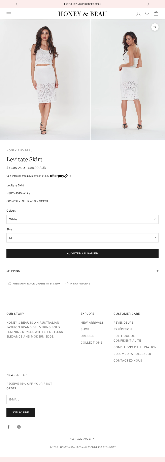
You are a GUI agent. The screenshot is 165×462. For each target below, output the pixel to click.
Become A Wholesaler (132, 353)
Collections (91, 342)
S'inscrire (20, 412)
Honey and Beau (19, 150)
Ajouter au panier (82, 253)
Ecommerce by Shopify (102, 447)
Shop (85, 329)
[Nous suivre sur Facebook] (8, 427)
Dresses (87, 336)
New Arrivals (92, 322)
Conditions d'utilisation (135, 347)
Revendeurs (123, 322)
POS (79, 447)
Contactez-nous (127, 360)
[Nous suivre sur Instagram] (19, 427)
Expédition (122, 329)
